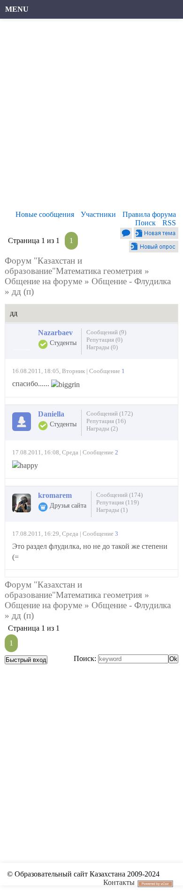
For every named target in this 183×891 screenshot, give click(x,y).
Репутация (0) (104, 339)
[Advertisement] (91, 117)
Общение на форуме (43, 281)
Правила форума (149, 214)
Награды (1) (112, 509)
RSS (169, 223)
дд (16, 291)
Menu (17, 9)
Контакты (119, 882)
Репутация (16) (106, 420)
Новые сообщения (44, 214)
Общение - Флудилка (131, 281)
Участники (98, 214)
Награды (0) (102, 347)
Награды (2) (102, 428)
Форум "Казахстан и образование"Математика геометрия (73, 266)
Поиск (145, 223)
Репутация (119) (117, 502)
